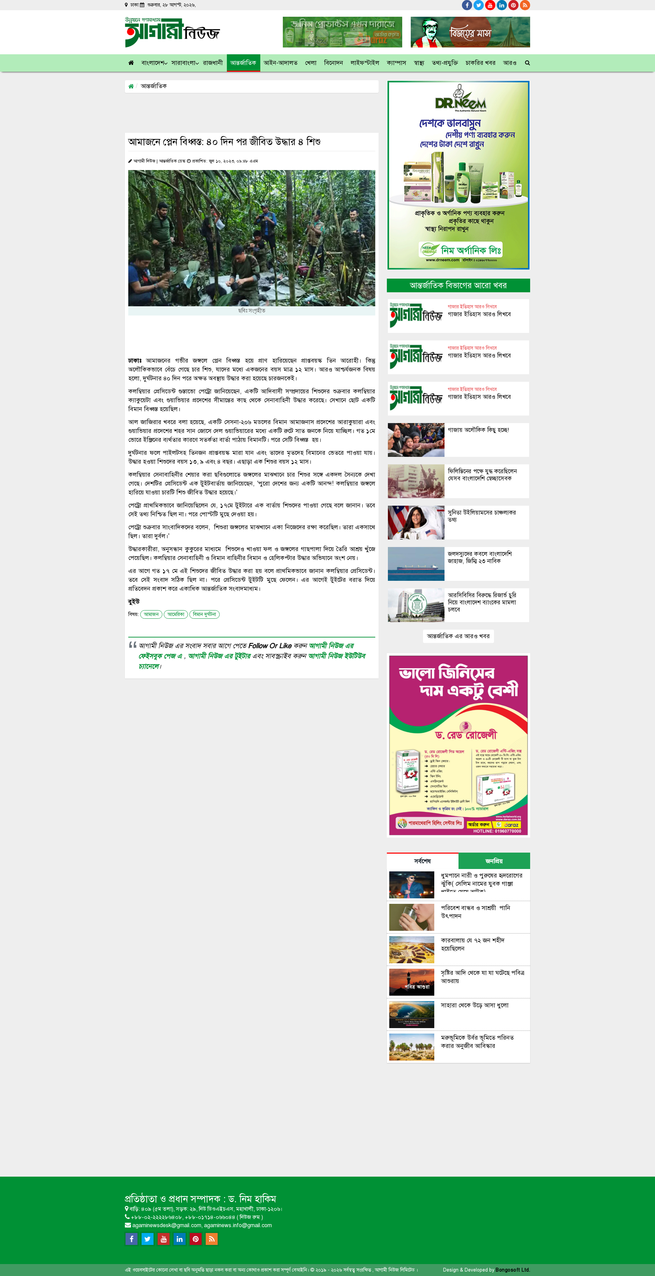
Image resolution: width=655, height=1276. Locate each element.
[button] (153, 63)
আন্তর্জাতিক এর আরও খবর (458, 636)
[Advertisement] (249, 112)
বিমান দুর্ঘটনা (204, 614)
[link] (510, 63)
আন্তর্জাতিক (154, 86)
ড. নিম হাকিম (252, 1199)
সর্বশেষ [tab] (422, 861)
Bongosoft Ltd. (513, 1270)
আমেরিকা (176, 614)
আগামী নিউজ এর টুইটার (220, 656)
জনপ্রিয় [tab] (494, 861)
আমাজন (151, 614)
